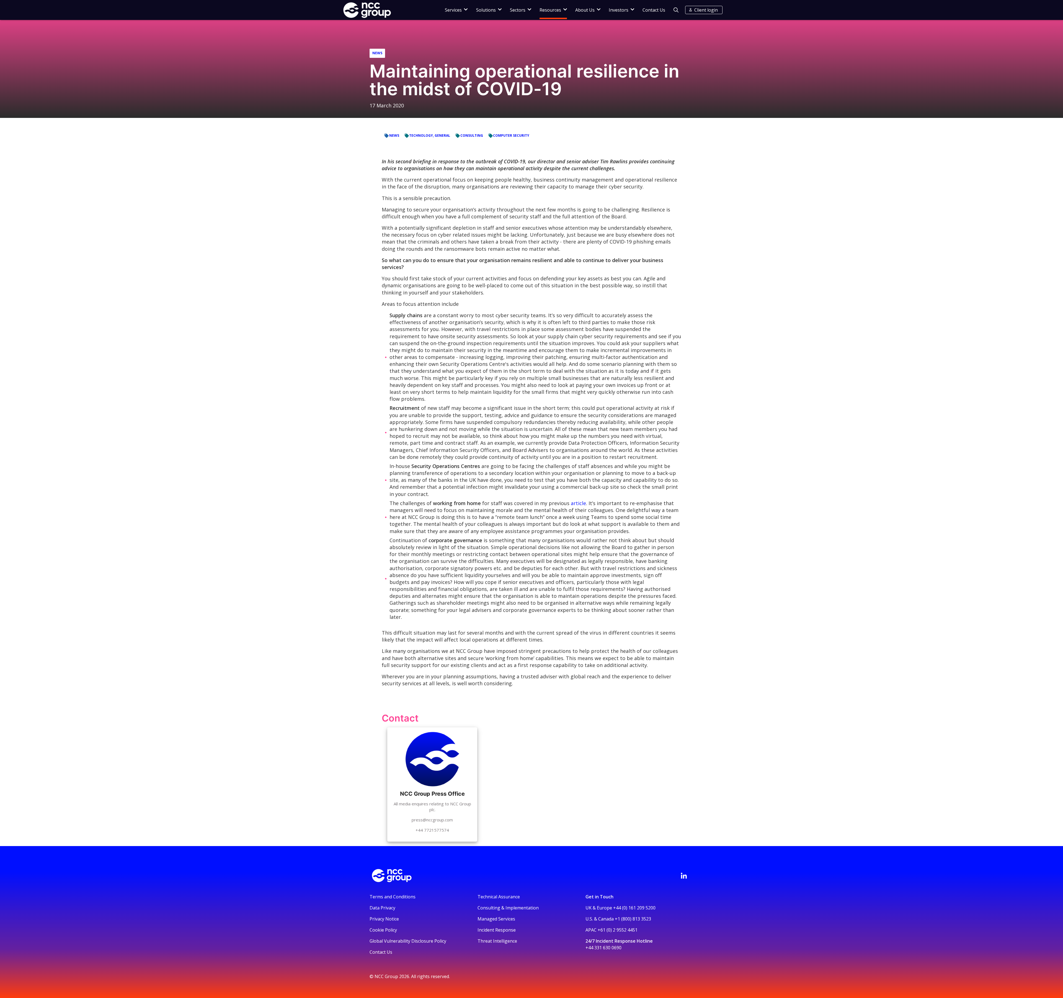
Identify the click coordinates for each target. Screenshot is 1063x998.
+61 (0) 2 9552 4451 (618, 930)
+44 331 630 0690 (603, 948)
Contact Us (654, 10)
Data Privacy (382, 908)
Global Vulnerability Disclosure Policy (408, 941)
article (578, 503)
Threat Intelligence (497, 941)
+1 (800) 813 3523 (633, 919)
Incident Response (497, 930)
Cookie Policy (383, 930)
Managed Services (496, 919)
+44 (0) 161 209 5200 (634, 908)
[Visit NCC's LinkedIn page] (684, 876)
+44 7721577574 (432, 830)
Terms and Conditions (393, 897)
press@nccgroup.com (432, 820)
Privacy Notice (384, 919)
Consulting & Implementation (508, 908)
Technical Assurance (499, 897)
